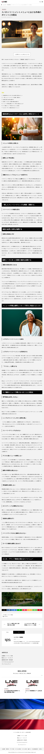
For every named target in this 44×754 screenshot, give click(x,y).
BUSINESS (6, 616)
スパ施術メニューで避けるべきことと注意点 (11, 105)
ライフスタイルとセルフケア (8, 661)
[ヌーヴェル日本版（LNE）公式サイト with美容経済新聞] (4, 1)
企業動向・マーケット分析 (7, 655)
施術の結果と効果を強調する (8, 99)
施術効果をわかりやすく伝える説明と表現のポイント (13, 95)
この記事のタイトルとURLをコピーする (22, 54)
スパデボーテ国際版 (10, 614)
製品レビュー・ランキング (7, 657)
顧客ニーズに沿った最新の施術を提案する (11, 101)
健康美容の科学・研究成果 (7, 659)
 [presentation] (41, 675)
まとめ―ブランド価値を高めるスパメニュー (11, 107)
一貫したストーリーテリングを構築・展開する (11, 97)
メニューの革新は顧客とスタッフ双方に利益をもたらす (13, 103)
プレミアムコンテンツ (6, 663)
